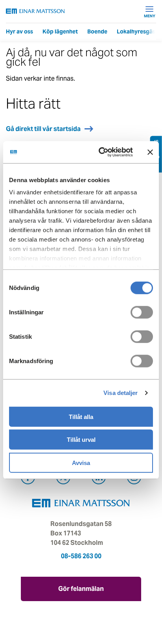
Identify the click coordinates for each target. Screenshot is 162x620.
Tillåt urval (81, 439)
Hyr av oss (19, 31)
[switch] (142, 312)
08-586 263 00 (81, 556)
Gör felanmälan (81, 589)
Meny (149, 15)
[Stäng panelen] (150, 152)
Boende (97, 31)
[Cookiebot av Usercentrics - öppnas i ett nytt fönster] (116, 152)
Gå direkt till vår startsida (43, 129)
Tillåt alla (81, 416)
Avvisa (81, 462)
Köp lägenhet (60, 31)
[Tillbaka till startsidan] (35, 11)
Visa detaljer (120, 392)
